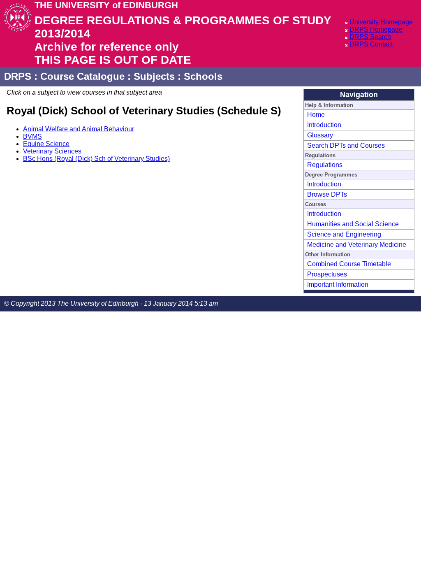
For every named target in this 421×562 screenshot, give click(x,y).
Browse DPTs (327, 194)
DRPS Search (370, 36)
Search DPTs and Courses (346, 145)
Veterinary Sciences (52, 151)
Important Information (337, 284)
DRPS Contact (371, 44)
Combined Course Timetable (349, 263)
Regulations (324, 164)
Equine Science (46, 143)
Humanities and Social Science (353, 224)
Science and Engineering (344, 234)
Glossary (320, 135)
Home (316, 114)
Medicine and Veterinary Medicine (356, 244)
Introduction (324, 124)
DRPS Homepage (375, 29)
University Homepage (381, 22)
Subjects (154, 76)
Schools (203, 76)
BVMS (32, 136)
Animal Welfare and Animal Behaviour (78, 128)
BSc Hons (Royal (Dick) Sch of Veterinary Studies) (96, 158)
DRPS (17, 76)
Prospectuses (327, 274)
